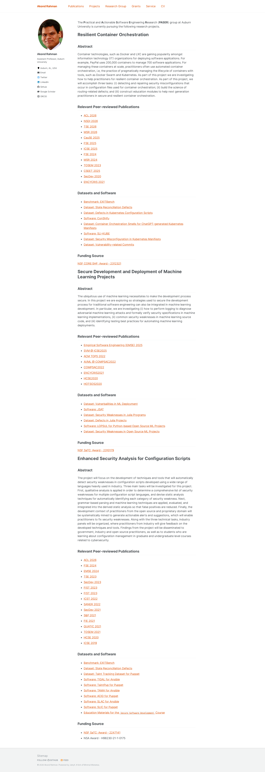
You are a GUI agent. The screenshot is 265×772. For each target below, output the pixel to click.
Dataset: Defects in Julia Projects (105, 420)
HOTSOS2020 (93, 383)
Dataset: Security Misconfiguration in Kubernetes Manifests (122, 239)
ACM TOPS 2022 (94, 356)
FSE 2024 (90, 154)
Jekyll (72, 765)
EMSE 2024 (91, 571)
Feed (66, 760)
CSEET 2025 (92, 170)
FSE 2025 (90, 143)
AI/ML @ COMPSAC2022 (100, 361)
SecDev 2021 (92, 609)
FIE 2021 (89, 620)
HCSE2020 (91, 378)
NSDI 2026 (91, 121)
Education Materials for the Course (124, 712)
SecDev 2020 (92, 176)
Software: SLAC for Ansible (101, 701)
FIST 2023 (90, 587)
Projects (94, 6)
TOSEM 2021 (92, 632)
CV (163, 6)
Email (43, 72)
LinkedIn (44, 82)
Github (43, 87)
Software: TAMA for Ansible (102, 690)
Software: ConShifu (96, 218)
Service (151, 6)
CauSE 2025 (92, 137)
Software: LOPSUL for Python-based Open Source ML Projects (124, 426)
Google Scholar (47, 91)
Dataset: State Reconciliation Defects (108, 207)
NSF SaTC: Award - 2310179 (96, 450)
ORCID (43, 96)
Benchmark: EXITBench (99, 201)
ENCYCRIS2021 (94, 372)
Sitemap (42, 755)
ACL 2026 (90, 115)
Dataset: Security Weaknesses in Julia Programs (115, 415)
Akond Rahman (47, 6)
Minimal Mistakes (91, 765)
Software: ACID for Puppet (101, 696)
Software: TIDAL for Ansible (102, 679)
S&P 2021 (90, 615)
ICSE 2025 (90, 148)
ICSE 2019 (90, 643)
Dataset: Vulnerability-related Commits (109, 244)
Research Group (115, 6)
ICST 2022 (91, 598)
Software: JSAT (94, 409)
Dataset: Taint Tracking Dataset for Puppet (112, 673)
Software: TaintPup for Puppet (103, 685)
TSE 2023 (90, 576)
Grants (136, 6)
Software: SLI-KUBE (97, 233)
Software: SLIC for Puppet (101, 707)
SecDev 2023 (92, 582)
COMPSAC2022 (94, 367)
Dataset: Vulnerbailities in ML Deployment (111, 403)
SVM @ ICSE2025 (95, 350)
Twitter (43, 77)
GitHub (54, 760)
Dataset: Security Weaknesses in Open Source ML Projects (121, 431)
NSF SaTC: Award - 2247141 (102, 732)
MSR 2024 (90, 159)
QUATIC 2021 (92, 626)
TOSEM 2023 (92, 165)
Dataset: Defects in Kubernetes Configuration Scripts (118, 212)
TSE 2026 (90, 126)
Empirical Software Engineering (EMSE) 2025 (113, 345)
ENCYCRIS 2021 (94, 182)
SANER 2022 (92, 604)
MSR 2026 (90, 132)
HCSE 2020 (91, 637)
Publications (76, 6)
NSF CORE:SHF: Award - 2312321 (99, 263)
